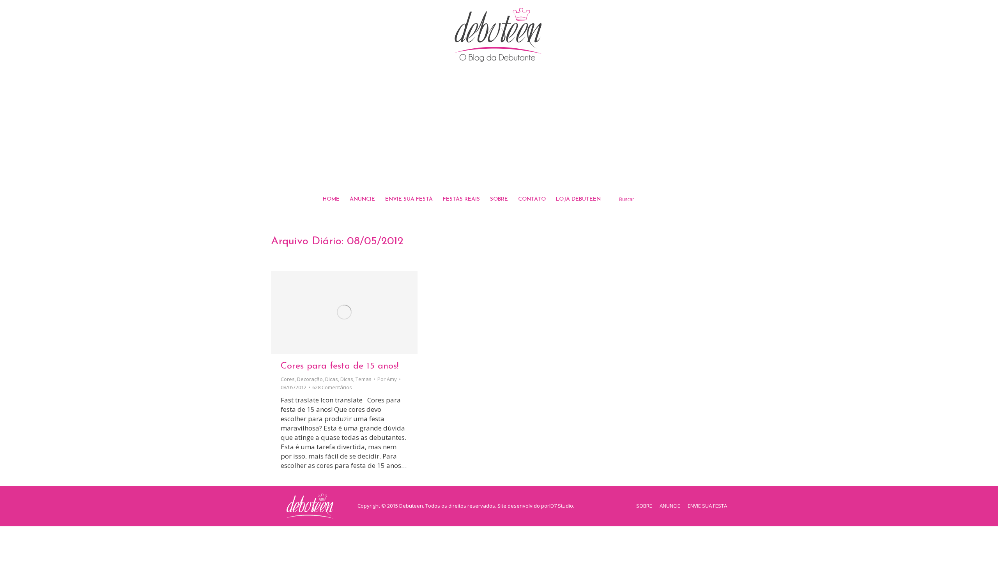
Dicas (331, 379)
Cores (288, 379)
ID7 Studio (561, 505)
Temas (364, 379)
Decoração (310, 379)
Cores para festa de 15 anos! (339, 366)
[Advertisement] (499, 128)
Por (387, 379)
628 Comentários (332, 387)
